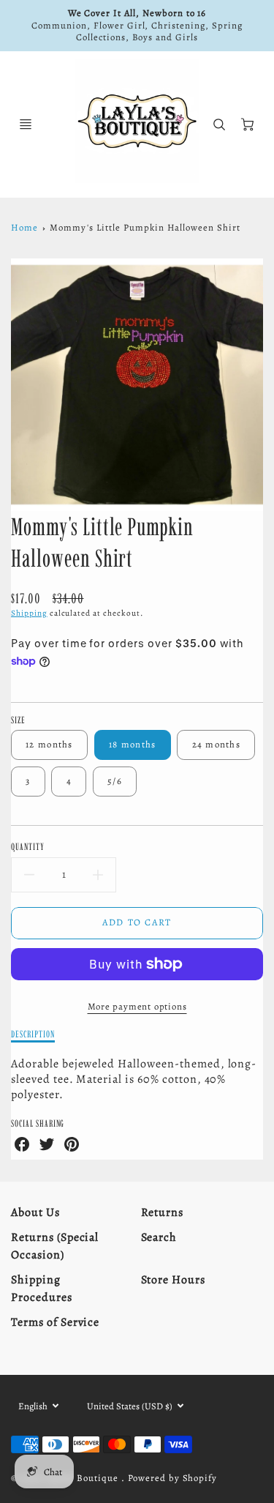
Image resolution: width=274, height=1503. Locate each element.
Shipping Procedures (41, 1288)
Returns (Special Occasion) (55, 1246)
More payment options (137, 1006)
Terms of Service (55, 1322)
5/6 (114, 781)
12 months (49, 744)
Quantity (28, 846)
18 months (132, 744)
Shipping (29, 613)
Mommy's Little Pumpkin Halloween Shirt (145, 227)
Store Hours (173, 1280)
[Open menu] (25, 124)
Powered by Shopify (172, 1478)
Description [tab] (33, 1034)
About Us (35, 1212)
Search (159, 1237)
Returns (162, 1212)
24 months (216, 744)
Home (24, 227)
